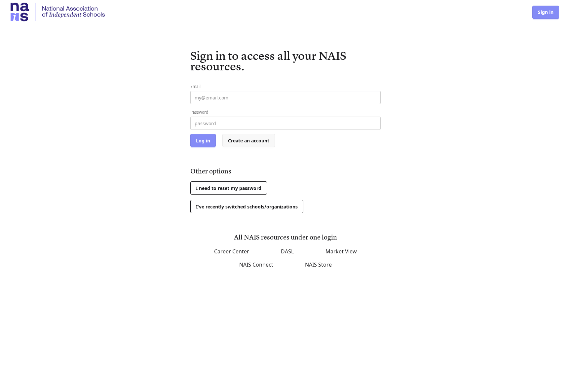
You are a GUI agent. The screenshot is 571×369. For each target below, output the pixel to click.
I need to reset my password (228, 188)
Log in (203, 140)
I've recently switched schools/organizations (247, 206)
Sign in (545, 12)
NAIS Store (318, 264)
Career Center (231, 251)
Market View (341, 251)
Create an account (248, 140)
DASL (287, 251)
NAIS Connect (256, 264)
